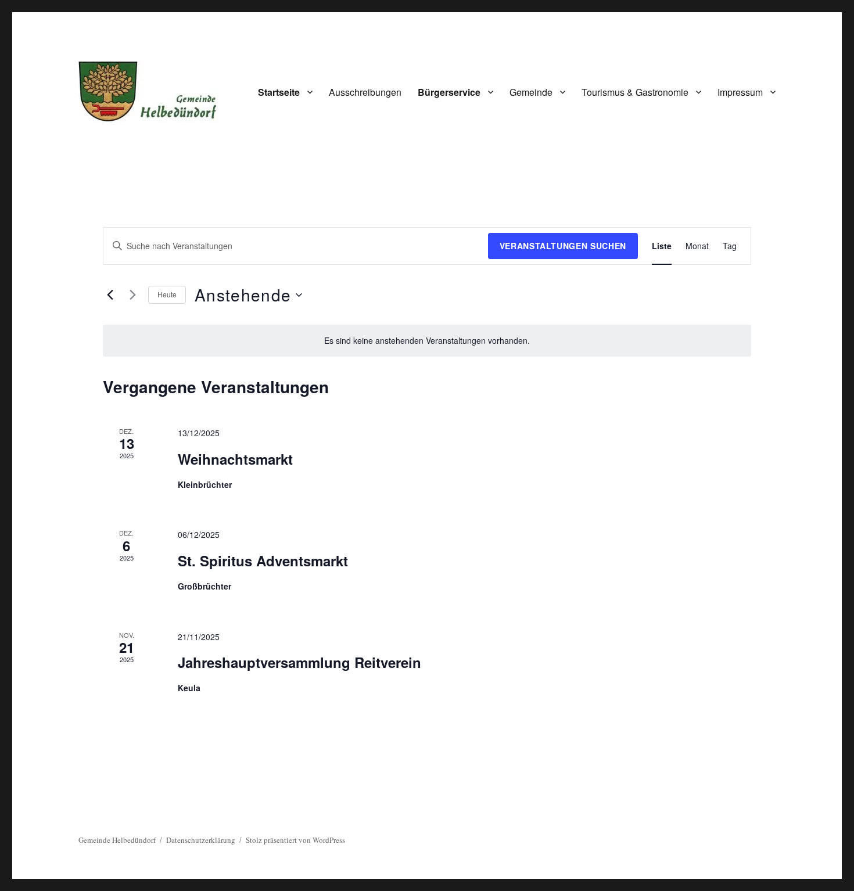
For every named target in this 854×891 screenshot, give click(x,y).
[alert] (427, 341)
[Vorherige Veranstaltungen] (110, 295)
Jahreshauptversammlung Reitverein (299, 662)
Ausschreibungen (365, 92)
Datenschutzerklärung (200, 840)
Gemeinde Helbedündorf (117, 840)
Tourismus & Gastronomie (635, 92)
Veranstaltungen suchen (563, 246)
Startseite (279, 92)
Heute (167, 294)
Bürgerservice (449, 92)
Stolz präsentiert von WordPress (295, 840)
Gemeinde (530, 92)
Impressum (740, 92)
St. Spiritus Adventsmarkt (263, 560)
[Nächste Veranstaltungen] (132, 295)
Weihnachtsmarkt (235, 459)
